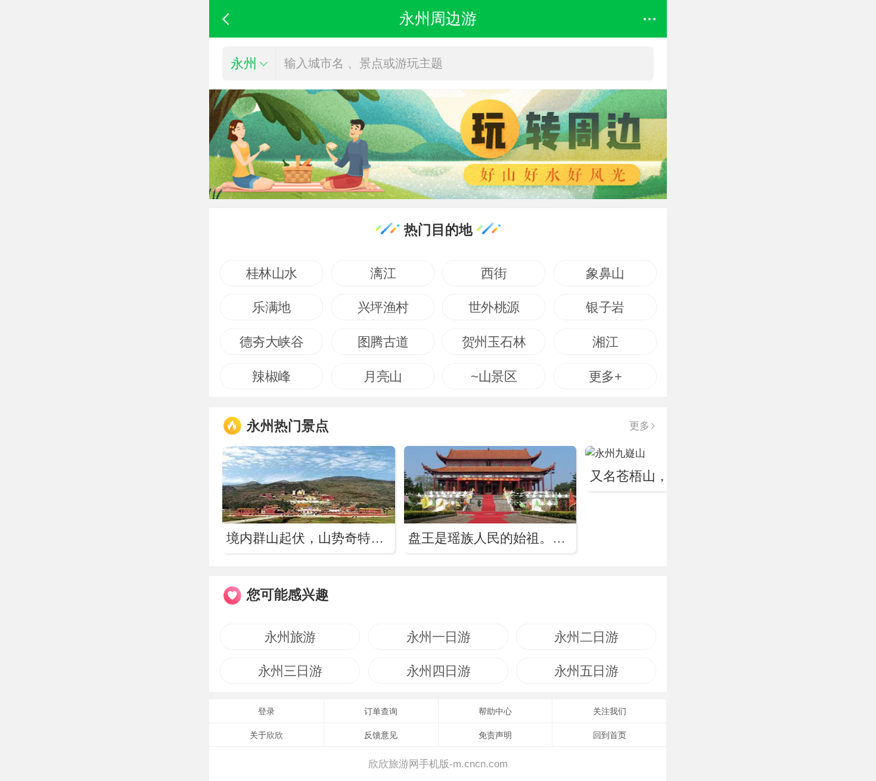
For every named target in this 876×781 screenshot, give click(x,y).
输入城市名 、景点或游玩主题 (363, 63)
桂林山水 (271, 273)
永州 (244, 63)
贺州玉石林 (494, 341)
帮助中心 (495, 711)
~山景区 (494, 376)
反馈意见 (380, 735)
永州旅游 (290, 637)
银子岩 (605, 307)
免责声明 (495, 735)
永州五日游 (586, 671)
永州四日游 (438, 671)
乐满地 (271, 307)
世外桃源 (494, 307)
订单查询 (380, 711)
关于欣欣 (266, 735)
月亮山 (383, 376)
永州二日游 (586, 637)
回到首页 (609, 735)
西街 (494, 273)
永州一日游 (438, 637)
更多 (639, 426)
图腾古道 (382, 341)
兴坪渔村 (382, 307)
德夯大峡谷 (272, 341)
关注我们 (609, 711)
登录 (266, 711)
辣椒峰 (271, 376)
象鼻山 (605, 273)
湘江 (605, 341)
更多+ (605, 376)
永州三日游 (290, 671)
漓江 (383, 273)
